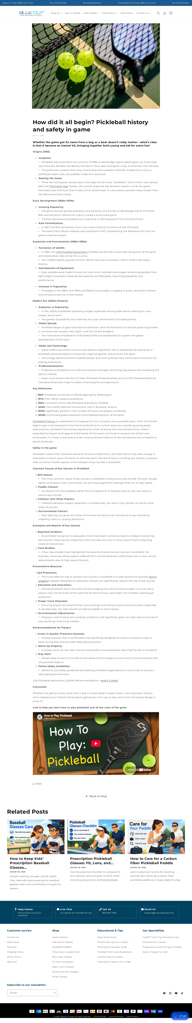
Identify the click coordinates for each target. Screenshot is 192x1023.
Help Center (13, 942)
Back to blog (98, 796)
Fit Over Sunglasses (62, 962)
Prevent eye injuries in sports (112, 942)
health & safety (109, 680)
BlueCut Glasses (67, 1017)
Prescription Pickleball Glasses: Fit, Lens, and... (92, 861)
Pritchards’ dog (58, 186)
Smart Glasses (59, 976)
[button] (56, 13)
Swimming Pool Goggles (65, 971)
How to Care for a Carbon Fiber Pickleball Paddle (153, 861)
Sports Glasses (60, 937)
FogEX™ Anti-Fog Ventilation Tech (161, 937)
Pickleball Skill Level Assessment (114, 952)
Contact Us (13, 937)
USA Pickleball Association (72, 252)
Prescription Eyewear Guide (112, 947)
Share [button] (39, 783)
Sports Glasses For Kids (155, 952)
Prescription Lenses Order (66, 952)
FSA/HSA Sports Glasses (110, 957)
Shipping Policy (15, 952)
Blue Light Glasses (62, 957)
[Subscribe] (54, 993)
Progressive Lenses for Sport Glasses (162, 947)
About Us (12, 962)
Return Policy (14, 957)
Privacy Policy (100, 1016)
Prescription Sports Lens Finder (114, 962)
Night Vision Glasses (63, 967)
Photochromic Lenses (154, 942)
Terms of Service (116, 1016)
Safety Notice (132, 1016)
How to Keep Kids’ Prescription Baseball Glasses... (29, 863)
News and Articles (106, 937)
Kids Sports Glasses (62, 942)
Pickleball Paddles (62, 947)
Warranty (12, 947)
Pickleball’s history (44, 421)
